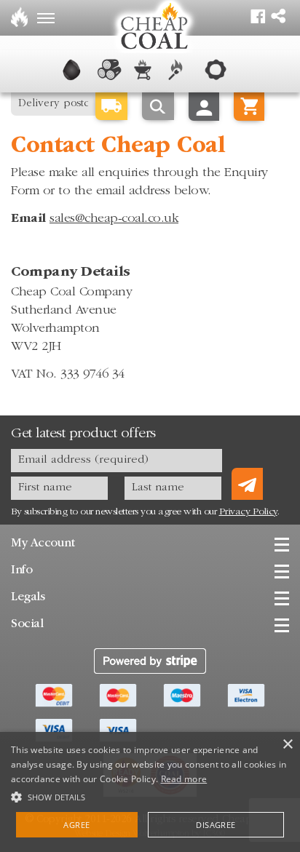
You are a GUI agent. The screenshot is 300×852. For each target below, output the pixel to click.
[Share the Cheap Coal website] (278, 12)
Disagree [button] (215, 824)
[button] (150, 795)
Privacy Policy (248, 512)
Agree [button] (76, 824)
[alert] (150, 792)
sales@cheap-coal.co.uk (114, 219)
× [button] (287, 744)
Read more (184, 779)
